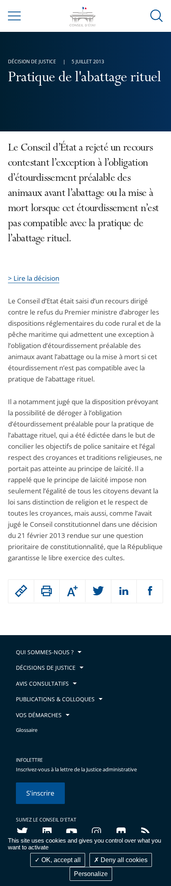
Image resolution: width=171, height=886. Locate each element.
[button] (156, 15)
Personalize (91, 873)
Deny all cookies (123, 860)
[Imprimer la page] (47, 591)
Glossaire (26, 730)
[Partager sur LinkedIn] (124, 591)
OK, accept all (60, 860)
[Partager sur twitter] (98, 591)
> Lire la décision (33, 278)
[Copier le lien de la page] (21, 591)
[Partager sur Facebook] (150, 591)
